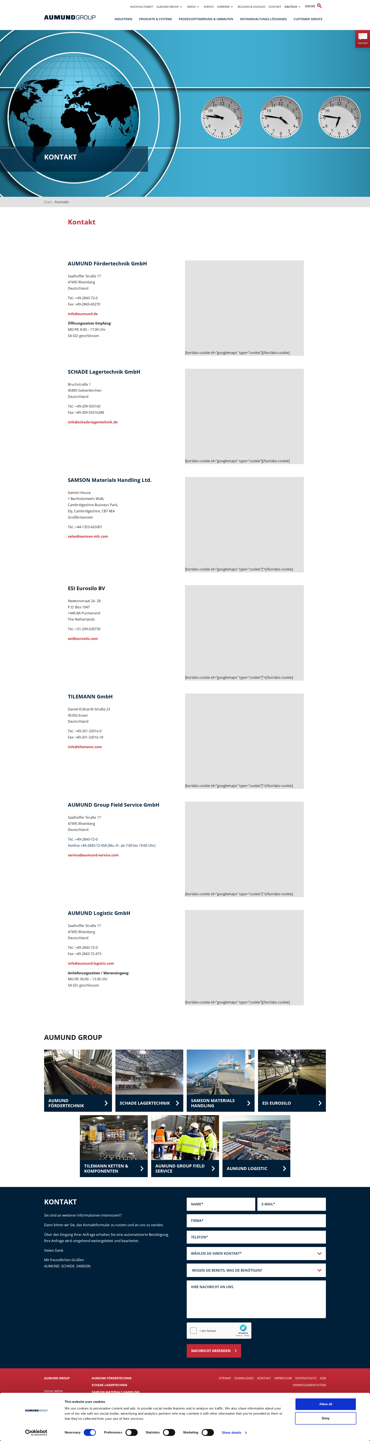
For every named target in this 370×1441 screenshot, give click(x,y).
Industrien (123, 19)
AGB (323, 1378)
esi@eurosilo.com (83, 638)
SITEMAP (225, 1378)
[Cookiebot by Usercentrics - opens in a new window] (36, 1432)
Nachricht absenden (211, 1350)
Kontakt (275, 7)
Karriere (223, 7)
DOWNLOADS (244, 1378)
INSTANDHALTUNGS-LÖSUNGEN (263, 19)
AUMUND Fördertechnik (111, 1378)
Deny (326, 1418)
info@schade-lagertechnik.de (93, 422)
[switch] (131, 1432)
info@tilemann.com (85, 747)
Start (48, 202)
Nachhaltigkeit (141, 7)
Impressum (283, 1378)
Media (191, 7)
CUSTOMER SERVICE (308, 19)
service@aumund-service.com (93, 855)
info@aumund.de (83, 313)
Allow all (325, 1404)
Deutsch (291, 7)
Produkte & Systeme (155, 19)
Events (209, 7)
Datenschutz (305, 1378)
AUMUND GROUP (168, 7)
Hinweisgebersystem (309, 1385)
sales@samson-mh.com (88, 536)
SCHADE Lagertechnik (109, 1385)
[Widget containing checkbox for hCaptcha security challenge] (219, 1330)
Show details (231, 1432)
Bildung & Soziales (251, 7)
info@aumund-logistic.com (91, 963)
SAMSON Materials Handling (116, 1392)
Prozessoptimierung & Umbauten (206, 19)
